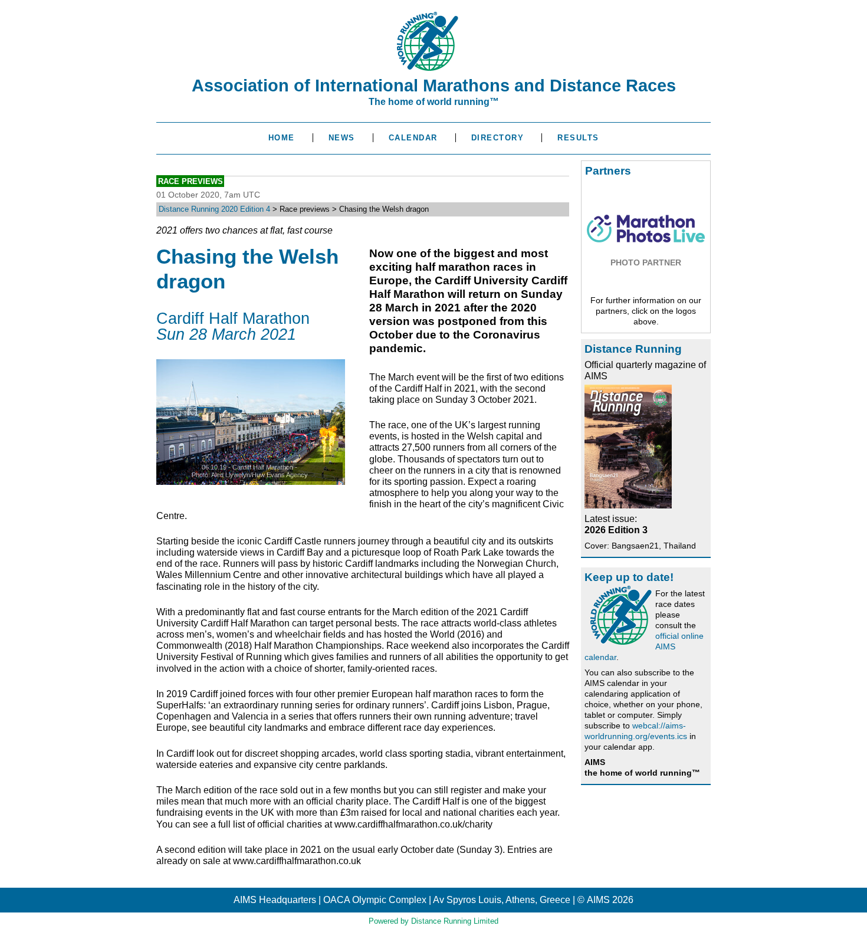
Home (281, 137)
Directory (497, 137)
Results (578, 137)
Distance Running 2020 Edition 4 (214, 209)
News (342, 137)
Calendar (413, 137)
